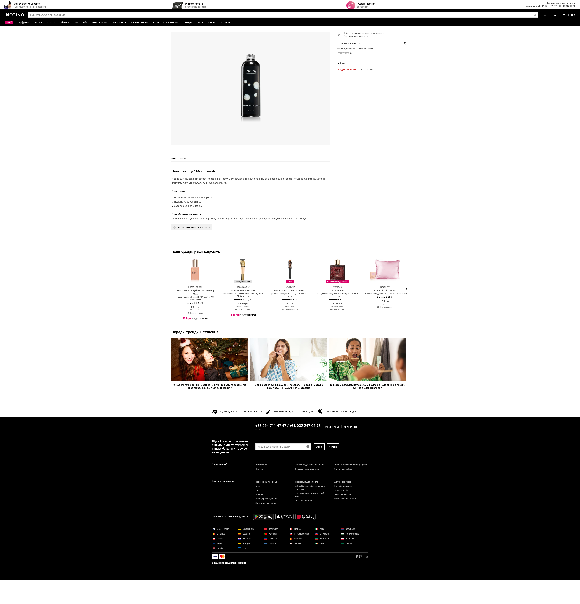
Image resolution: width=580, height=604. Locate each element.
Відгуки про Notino (343, 469)
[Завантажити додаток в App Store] (285, 517)
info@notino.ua (332, 427)
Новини (259, 494)
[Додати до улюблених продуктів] (405, 43)
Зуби (346, 33)
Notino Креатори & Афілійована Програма (310, 487)
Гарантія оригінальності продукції (350, 465)
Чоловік (333, 447)
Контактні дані (350, 427)
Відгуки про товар (342, 482)
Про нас (259, 469)
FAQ (257, 490)
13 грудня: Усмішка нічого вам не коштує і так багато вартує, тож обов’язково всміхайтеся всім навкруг (209, 386)
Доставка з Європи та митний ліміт (309, 495)
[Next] (406, 289)
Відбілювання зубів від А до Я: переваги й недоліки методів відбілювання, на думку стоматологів (289, 386)
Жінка (319, 447)
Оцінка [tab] (183, 158)
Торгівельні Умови (304, 500)
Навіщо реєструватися (266, 499)
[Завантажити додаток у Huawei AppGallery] (305, 517)
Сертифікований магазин (307, 469)
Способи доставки (343, 486)
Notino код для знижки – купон (310, 465)
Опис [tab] (173, 158)
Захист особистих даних (346, 499)
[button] (250, 88)
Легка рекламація (342, 494)
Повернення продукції (266, 482)
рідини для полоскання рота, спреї (367, 33)
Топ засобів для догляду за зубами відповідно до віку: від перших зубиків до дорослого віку (367, 386)
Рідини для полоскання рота (356, 36)
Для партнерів (341, 490)
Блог (257, 486)
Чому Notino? (262, 465)
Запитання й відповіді (266, 503)
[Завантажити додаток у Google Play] (263, 517)
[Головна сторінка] (338, 35)
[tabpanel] (250, 203)
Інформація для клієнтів (306, 482)
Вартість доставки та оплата (560, 3)
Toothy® (342, 43)
